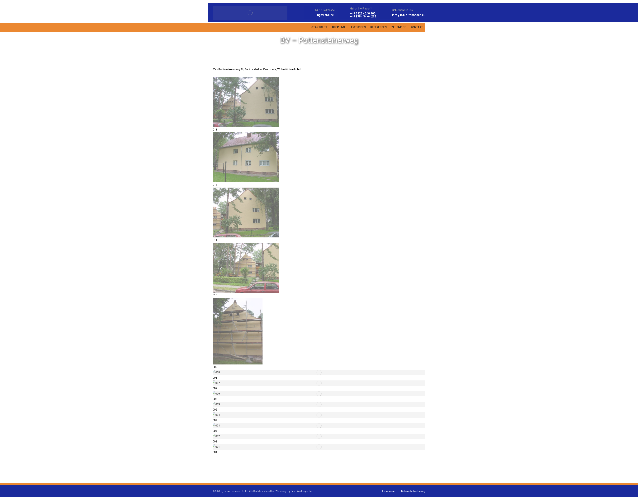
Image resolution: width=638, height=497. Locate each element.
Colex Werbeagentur (301, 491)
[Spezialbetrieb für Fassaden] (250, 13)
